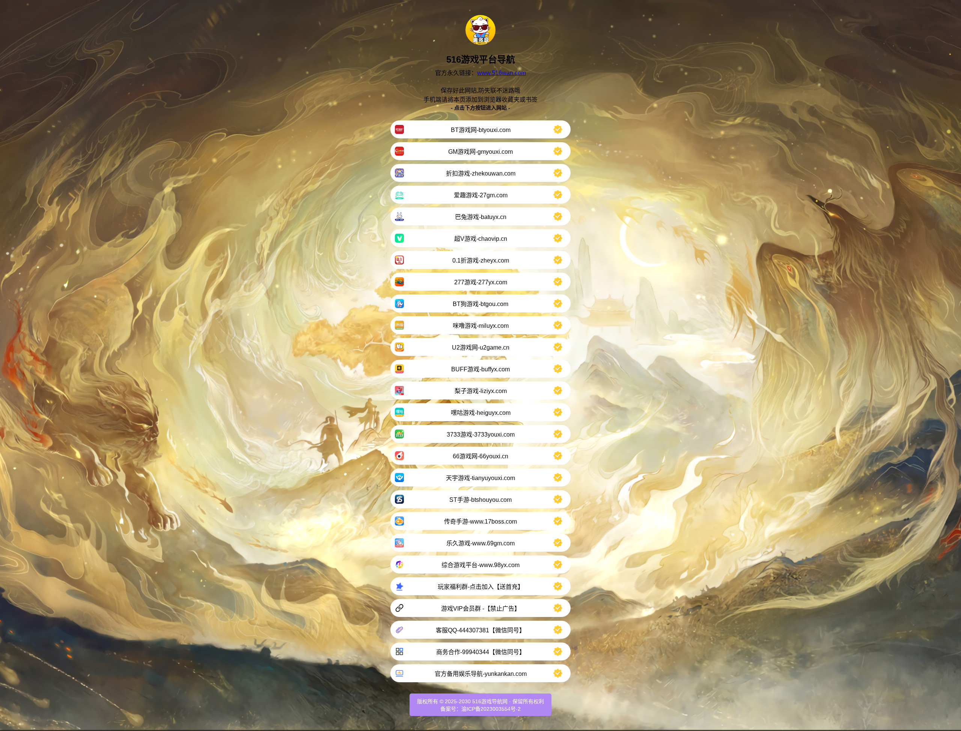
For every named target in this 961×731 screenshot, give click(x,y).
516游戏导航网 (490, 701)
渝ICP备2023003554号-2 (491, 709)
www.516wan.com (501, 73)
